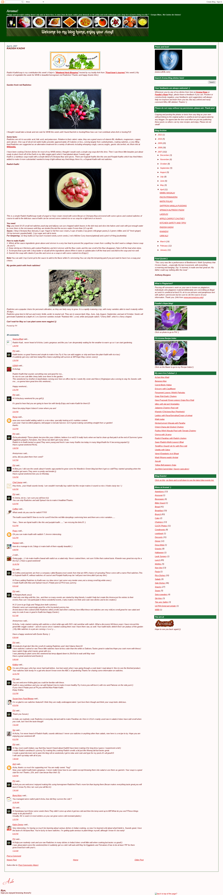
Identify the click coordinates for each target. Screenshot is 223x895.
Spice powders (161, 594)
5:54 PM (15, 477)
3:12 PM (15, 693)
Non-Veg (158, 568)
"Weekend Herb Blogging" (67, 73)
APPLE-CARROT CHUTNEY (172, 219)
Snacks (158, 587)
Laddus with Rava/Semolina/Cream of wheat (173, 415)
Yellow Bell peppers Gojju (165, 465)
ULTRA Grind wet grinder (165, 606)
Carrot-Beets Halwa (163, 385)
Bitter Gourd (160, 503)
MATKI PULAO (166, 201)
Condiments (160, 530)
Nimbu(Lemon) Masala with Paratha (170, 423)
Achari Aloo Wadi (162, 377)
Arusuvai (158, 495)
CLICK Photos (161, 526)
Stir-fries (158, 598)
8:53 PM (15, 705)
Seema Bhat (18, 339)
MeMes (158, 564)
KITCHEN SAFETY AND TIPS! (173, 223)
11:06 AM (16, 802)
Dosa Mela (159, 545)
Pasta (157, 572)
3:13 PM (15, 429)
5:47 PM (15, 460)
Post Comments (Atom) (28, 865)
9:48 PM (15, 550)
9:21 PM (15, 538)
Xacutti (158, 461)
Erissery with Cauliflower (165, 389)
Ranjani (16, 543)
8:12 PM (15, 525)
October (164, 164)
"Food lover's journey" (115, 73)
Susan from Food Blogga (23, 699)
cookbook (159, 533)
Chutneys (159, 522)
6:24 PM (15, 504)
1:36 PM (15, 346)
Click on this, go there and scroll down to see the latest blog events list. (184, 480)
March (163, 242)
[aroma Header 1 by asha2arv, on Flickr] (78, 36)
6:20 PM (15, 489)
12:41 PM (16, 674)
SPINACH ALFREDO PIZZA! (172, 210)
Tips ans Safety (161, 602)
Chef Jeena (17, 482)
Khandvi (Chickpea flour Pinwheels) (170, 412)
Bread (157, 507)
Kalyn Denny (18, 825)
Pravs (15, 531)
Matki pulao (160, 419)
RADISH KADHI (16, 48)
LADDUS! (164, 214)
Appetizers (159, 492)
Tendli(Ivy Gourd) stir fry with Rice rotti (171, 446)
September (165, 168)
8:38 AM (15, 637)
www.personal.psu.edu (193, 297)
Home (75, 860)
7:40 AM (15, 790)
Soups (157, 591)
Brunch (158, 514)
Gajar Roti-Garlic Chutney (166, 396)
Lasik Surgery (161, 556)
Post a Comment (14, 856)
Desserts (159, 537)
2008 (160, 148)
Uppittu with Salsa (162, 450)
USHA (15, 366)
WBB (157, 610)
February (164, 246)
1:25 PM (15, 819)
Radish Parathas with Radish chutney (170, 438)
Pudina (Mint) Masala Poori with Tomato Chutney (175, 431)
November (165, 159)
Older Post (139, 860)
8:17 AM (15, 615)
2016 (160, 139)
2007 (160, 152)
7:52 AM (15, 725)
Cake (157, 518)
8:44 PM (15, 834)
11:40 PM (16, 564)
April (162, 190)
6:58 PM (15, 776)
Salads (158, 579)
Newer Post (12, 860)
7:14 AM (15, 851)
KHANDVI (164, 231)
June (162, 181)
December (165, 155)
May (162, 185)
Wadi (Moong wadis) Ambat (166, 457)
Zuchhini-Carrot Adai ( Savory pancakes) (172, 469)
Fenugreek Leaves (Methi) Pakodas (170, 393)
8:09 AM (15, 586)
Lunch (157, 560)
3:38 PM (15, 448)
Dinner (157, 541)
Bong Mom (17, 795)
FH (14, 351)
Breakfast (159, 511)
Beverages (159, 499)
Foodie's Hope (161, 95)
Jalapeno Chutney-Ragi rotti (166, 408)
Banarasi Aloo (160, 381)
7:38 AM (15, 759)
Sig (14, 730)
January (164, 250)
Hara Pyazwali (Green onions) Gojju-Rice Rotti (174, 400)
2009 (160, 143)
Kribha (15, 665)
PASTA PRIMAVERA (168, 197)
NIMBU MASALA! (167, 193)
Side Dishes (160, 583)
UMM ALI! (164, 236)
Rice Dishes (160, 575)
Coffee (15, 509)
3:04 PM (15, 412)
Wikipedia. (11, 147)
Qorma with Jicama (163, 435)
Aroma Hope (201, 92)
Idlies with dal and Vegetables (167, 404)
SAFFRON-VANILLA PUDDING (173, 206)
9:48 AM (15, 659)
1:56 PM (15, 360)
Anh (14, 764)
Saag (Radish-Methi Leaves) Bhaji (169, 442)
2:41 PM (15, 390)
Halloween (159, 553)
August (163, 172)
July (162, 177)
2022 (160, 135)
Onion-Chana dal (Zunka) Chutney (169, 427)
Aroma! (12, 11)
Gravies (158, 549)
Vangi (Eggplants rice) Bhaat (167, 454)
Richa (15, 417)
